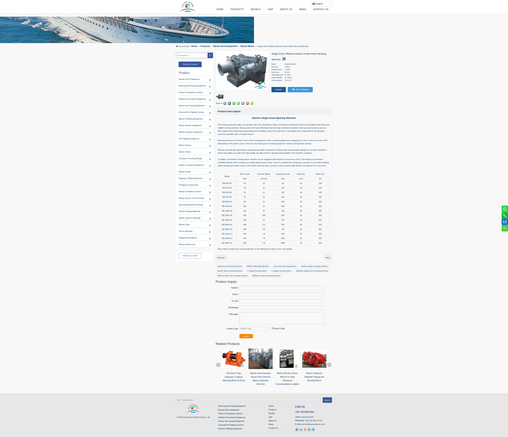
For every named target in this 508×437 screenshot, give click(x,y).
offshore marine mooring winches (266, 276)
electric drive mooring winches (230, 271)
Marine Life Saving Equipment (231, 421)
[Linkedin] (296, 429)
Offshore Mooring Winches (258, 266)
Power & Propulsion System (230, 413)
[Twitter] (309, 429)
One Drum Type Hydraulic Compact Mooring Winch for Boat (234, 376)
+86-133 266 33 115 (313, 420)
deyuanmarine (308, 417)
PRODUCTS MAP (190, 64)
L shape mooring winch (257, 271)
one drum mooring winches (285, 266)
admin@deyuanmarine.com (313, 424)
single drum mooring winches (229, 266)
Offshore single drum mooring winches (312, 271)
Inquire (278, 89)
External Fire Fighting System (231, 425)
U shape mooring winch (281, 271)
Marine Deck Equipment (228, 410)
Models (272, 413)
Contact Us (273, 428)
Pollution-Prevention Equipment (231, 417)
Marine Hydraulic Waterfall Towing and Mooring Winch (314, 376)
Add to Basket (302, 89)
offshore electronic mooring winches (232, 276)
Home (271, 406)
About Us (273, 421)
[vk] (301, 429)
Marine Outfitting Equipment (230, 428)
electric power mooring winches (314, 266)
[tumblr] (305, 429)
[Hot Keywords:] (210, 55)
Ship (270, 417)
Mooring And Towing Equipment (231, 406)
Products (272, 410)
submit (246, 336)
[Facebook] (313, 429)
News (271, 424)
